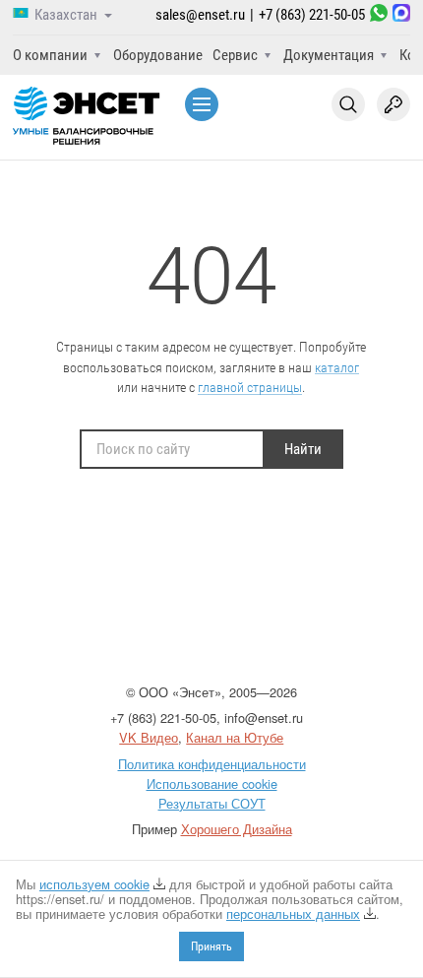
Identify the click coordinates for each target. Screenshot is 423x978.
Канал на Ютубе (234, 737)
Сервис (235, 55)
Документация (328, 55)
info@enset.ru (263, 717)
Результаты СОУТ (212, 803)
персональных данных (293, 913)
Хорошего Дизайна (236, 828)
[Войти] (393, 104)
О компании (50, 55)
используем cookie (94, 884)
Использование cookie (212, 783)
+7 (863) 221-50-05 (312, 15)
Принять (211, 946)
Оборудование (158, 55)
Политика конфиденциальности (212, 763)
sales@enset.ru (200, 15)
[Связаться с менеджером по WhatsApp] (379, 15)
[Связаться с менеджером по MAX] (401, 15)
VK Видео (148, 737)
